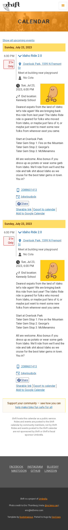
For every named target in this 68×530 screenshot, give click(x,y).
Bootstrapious (26, 517)
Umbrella (43, 499)
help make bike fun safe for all (33, 407)
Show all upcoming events (19, 40)
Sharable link (24, 209)
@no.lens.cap (51, 505)
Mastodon (19, 471)
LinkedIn (50, 471)
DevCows (56, 517)
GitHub (35, 471)
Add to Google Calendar (30, 213)
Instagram (35, 467)
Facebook (16, 467)
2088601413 (29, 190)
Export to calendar (44, 209)
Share (24, 203)
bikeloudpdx (28, 196)
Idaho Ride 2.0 (32, 55)
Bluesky (53, 467)
